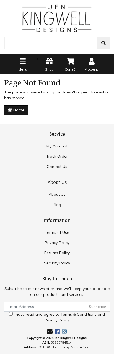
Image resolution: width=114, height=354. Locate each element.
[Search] (103, 43)
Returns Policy (57, 252)
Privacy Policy (57, 242)
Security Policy (57, 263)
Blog (57, 204)
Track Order (57, 156)
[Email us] (50, 331)
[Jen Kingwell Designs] (57, 17)
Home (18, 110)
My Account (57, 146)
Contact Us (57, 166)
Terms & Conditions (79, 314)
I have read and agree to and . (59, 317)
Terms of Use (57, 232)
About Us (57, 194)
